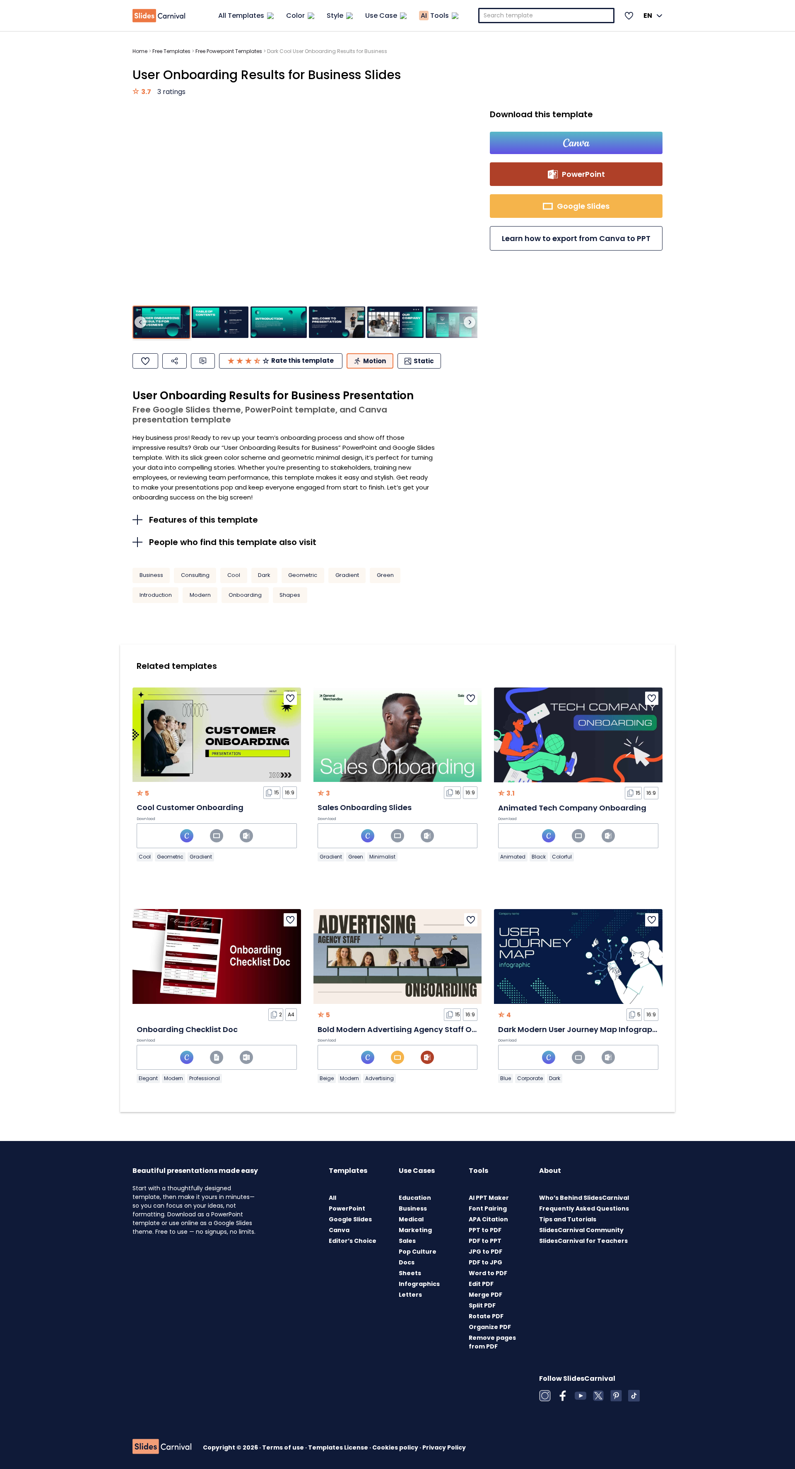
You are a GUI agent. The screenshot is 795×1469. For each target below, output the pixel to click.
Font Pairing (488, 1208)
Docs (406, 1262)
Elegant (148, 1078)
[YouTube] (580, 1395)
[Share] (174, 361)
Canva (339, 1230)
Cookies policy (395, 1447)
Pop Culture (417, 1251)
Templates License (338, 1447)
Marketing (415, 1230)
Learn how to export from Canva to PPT (576, 238)
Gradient (347, 575)
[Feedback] (203, 361)
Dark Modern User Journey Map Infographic (581, 1029)
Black (539, 856)
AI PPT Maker (489, 1198)
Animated (512, 856)
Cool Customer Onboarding (190, 807)
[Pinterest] (616, 1395)
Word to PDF (488, 1273)
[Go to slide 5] (395, 322)
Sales (407, 1241)
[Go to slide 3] (279, 322)
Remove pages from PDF (492, 1342)
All (332, 1198)
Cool (233, 575)
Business (151, 575)
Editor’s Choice (352, 1241)
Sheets (410, 1273)
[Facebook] (563, 1395)
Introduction (156, 595)
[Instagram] (545, 1395)
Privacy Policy (444, 1447)
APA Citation (488, 1219)
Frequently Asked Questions (584, 1208)
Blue (505, 1078)
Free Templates (171, 51)
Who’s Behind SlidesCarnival (584, 1198)
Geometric (302, 575)
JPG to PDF (485, 1251)
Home (139, 51)
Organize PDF (490, 1327)
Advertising (379, 1078)
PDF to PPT (485, 1241)
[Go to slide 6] (454, 322)
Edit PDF (481, 1284)
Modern (200, 595)
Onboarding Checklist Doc (187, 1029)
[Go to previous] (140, 322)
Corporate (530, 1078)
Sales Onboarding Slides (365, 807)
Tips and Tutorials (567, 1219)
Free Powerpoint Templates (228, 51)
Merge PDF (485, 1295)
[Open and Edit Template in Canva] (576, 143)
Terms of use (283, 1447)
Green (385, 575)
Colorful (562, 856)
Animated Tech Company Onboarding (572, 808)
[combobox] (546, 15)
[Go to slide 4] (337, 322)
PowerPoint (347, 1208)
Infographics (419, 1284)
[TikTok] (634, 1395)
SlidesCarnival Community (581, 1230)
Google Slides (350, 1219)
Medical (411, 1219)
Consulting (195, 575)
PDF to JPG (485, 1262)
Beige (327, 1078)
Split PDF (482, 1305)
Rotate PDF (486, 1316)
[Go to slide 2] (220, 322)
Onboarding (245, 595)
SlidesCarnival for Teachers (583, 1241)
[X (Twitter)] (598, 1395)
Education (415, 1198)
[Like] (145, 361)
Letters (410, 1295)
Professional (204, 1078)
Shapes (289, 595)
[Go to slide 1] (161, 322)
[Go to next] (469, 322)
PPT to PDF (485, 1230)
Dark (264, 575)
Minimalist (382, 856)
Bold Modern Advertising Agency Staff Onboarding (415, 1029)
